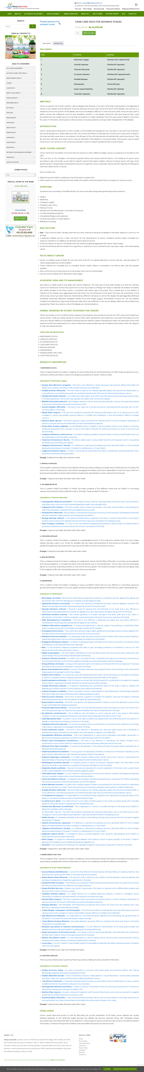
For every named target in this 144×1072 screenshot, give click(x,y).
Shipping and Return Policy (130, 9)
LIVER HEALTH (11, 137)
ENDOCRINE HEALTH (12, 103)
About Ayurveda (99, 9)
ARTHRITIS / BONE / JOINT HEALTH (17, 73)
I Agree (107, 1069)
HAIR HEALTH (10, 122)
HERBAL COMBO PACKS (71, 14)
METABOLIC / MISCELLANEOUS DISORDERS (19, 152)
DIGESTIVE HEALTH (12, 98)
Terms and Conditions (113, 9)
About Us (18, 14)
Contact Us (132, 14)
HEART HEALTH (11, 127)
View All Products (84, 1043)
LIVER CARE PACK (21, 186)
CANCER (9, 83)
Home (9, 14)
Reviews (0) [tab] (58, 43)
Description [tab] (47, 43)
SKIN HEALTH (10, 157)
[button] (60, 24)
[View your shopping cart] (136, 4)
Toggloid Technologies (57, 1060)
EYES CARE (10, 112)
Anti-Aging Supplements (15, 68)
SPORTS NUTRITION (13, 162)
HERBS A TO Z (85, 14)
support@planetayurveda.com (92, 3)
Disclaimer (82, 1050)
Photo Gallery (87, 9)
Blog (123, 14)
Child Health (11, 88)
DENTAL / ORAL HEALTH (14, 93)
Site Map (82, 1052)
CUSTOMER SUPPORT (112, 14)
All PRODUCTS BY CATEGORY (33, 14)
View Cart (78, 9)
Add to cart (89, 33)
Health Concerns (53, 14)
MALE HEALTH (11, 147)
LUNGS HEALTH (11, 142)
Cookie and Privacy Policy (125, 1069)
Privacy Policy (83, 1048)
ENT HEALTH (10, 108)
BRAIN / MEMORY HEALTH (14, 78)
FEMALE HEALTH (11, 117)
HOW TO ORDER (97, 14)
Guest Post (82, 1045)
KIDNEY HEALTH (11, 132)
